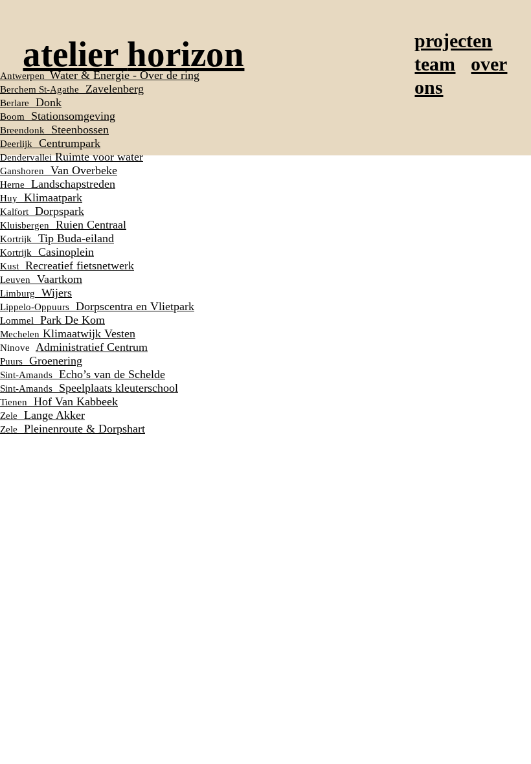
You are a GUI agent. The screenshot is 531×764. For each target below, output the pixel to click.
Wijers (36, 292)
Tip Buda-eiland (57, 238)
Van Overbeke (58, 170)
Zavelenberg (72, 88)
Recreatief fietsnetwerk (67, 265)
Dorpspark (42, 211)
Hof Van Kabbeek (59, 401)
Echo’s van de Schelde (82, 374)
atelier (133, 54)
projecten (453, 41)
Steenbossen (54, 129)
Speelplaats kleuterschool (89, 387)
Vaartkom (41, 279)
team (434, 64)
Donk (31, 102)
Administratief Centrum (92, 347)
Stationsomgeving (57, 115)
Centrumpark (50, 143)
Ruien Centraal (63, 224)
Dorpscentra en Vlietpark (97, 306)
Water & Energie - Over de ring (99, 75)
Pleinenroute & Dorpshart (72, 428)
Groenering (41, 360)
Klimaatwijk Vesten (67, 333)
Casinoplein (47, 251)
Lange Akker (42, 415)
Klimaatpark (41, 197)
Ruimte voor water (71, 156)
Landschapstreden (57, 183)
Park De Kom (52, 319)
